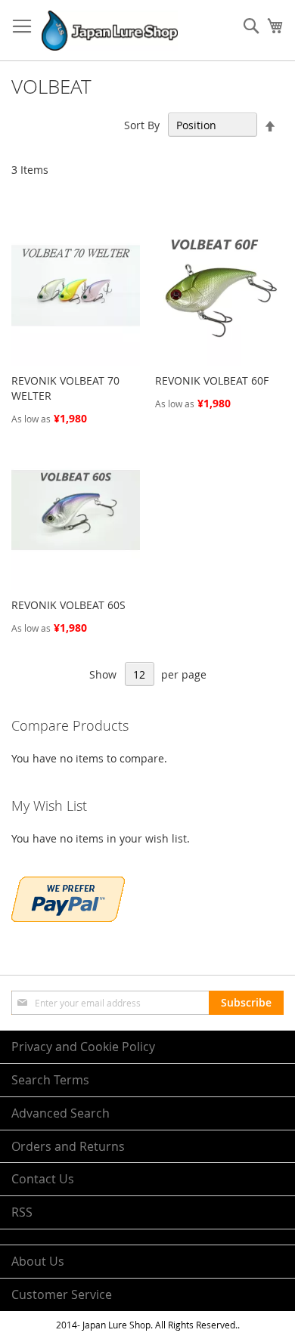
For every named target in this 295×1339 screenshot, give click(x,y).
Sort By (142, 125)
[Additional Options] (68, 918)
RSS (22, 1212)
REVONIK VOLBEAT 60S (68, 605)
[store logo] (110, 31)
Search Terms (50, 1080)
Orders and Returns (68, 1146)
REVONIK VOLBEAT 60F (212, 380)
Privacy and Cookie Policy (83, 1046)
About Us (37, 1261)
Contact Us (42, 1178)
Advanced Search (60, 1113)
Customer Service (61, 1294)
